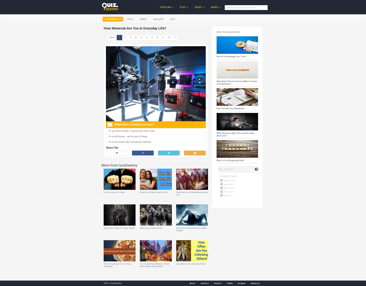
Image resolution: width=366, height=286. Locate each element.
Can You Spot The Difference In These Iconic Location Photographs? (154, 265)
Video (143, 19)
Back (112, 37)
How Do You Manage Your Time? (231, 56)
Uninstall (255, 283)
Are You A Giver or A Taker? (114, 192)
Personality (113, 19)
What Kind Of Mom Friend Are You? (154, 192)
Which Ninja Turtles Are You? (151, 228)
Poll (130, 19)
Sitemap (242, 283)
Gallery (158, 19)
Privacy (218, 283)
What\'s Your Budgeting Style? (230, 160)
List (172, 19)
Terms (230, 283)
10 (169, 37)
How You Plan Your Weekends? (231, 108)
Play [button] (183, 7)
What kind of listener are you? (131, 124)
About (192, 283)
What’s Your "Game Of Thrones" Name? (119, 228)
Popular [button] (165, 7)
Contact (204, 283)
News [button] (214, 7)
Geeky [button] (199, 7)
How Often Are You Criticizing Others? (191, 264)
